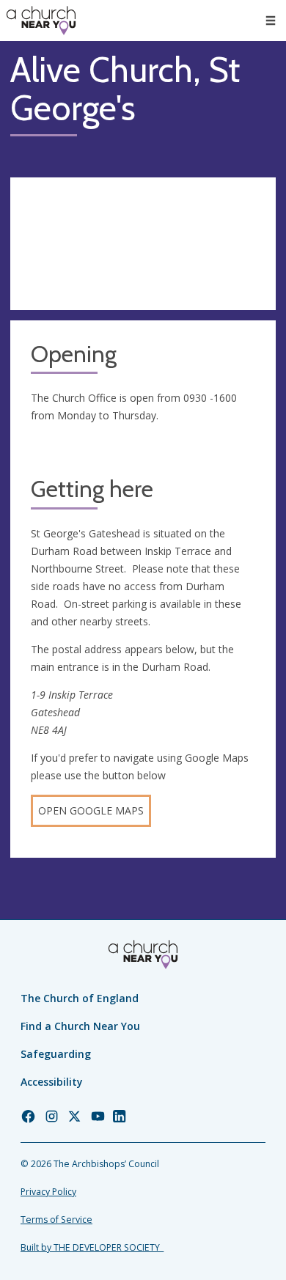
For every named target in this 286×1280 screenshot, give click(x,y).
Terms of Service (56, 1219)
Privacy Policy (48, 1191)
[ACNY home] (41, 20)
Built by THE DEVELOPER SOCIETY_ (92, 1247)
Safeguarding (56, 1054)
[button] (270, 20)
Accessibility (52, 1082)
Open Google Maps (91, 810)
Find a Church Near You (80, 1026)
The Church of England (80, 998)
